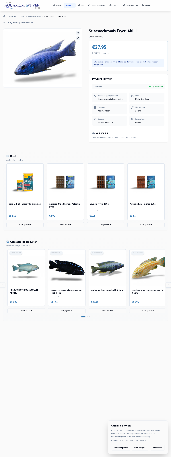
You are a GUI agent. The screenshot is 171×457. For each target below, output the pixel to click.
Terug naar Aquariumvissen (19, 22)
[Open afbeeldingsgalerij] (78, 38)
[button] (42, 58)
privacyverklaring (142, 440)
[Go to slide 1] (83, 316)
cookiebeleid (128, 440)
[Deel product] (78, 33)
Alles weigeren (140, 447)
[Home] (4, 16)
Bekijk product (25, 225)
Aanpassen (157, 447)
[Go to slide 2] (87, 316)
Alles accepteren (121, 447)
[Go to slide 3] (89, 316)
